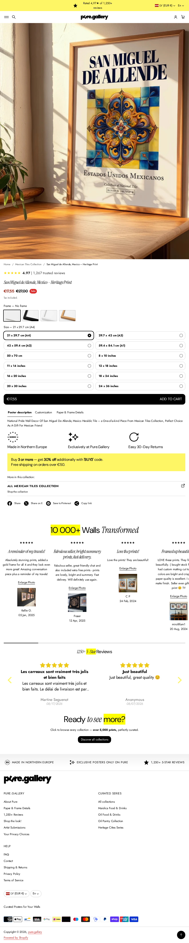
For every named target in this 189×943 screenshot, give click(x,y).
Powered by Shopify (16, 938)
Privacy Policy (12, 874)
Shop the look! (12, 821)
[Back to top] (181, 935)
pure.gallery (35, 932)
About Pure (10, 802)
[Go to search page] (14, 17)
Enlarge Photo (26, 582)
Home (7, 264)
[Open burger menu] (6, 17)
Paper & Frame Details (17, 808)
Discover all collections (94, 739)
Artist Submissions (14, 827)
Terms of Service (13, 880)
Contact (8, 861)
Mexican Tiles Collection (28, 264)
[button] (14, 17)
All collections (106, 802)
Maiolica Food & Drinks (112, 808)
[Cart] (182, 17)
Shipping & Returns (15, 867)
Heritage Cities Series (110, 827)
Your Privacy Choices (16, 834)
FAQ (6, 854)
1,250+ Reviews (13, 815)
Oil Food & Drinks (109, 815)
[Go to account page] (175, 17)
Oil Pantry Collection (110, 821)
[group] (19, 412)
